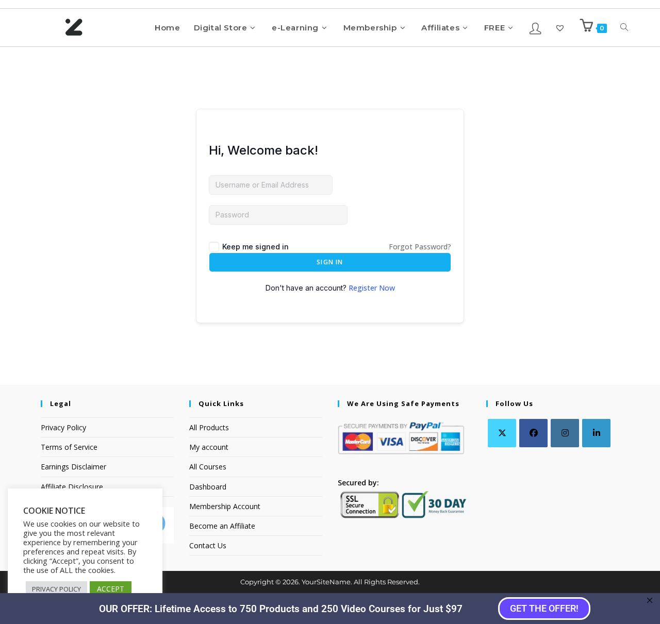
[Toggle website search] (624, 27)
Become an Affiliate (222, 526)
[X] (502, 433)
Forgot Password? (420, 246)
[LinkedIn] (596, 433)
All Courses (207, 466)
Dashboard (207, 487)
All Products (209, 427)
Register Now (372, 288)
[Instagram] (565, 433)
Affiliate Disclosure (72, 487)
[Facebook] (533, 433)
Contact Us (207, 545)
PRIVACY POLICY (56, 589)
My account (208, 447)
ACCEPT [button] (110, 589)
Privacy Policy (63, 427)
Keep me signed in (255, 246)
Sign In (330, 262)
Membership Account (224, 506)
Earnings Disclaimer (73, 466)
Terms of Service (69, 447)
